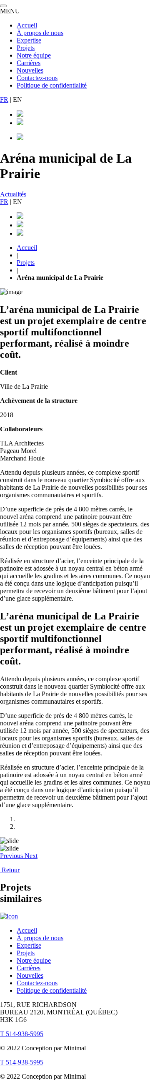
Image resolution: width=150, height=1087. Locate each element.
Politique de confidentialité (52, 85)
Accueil (27, 25)
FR (4, 99)
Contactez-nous (37, 77)
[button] (12, 855)
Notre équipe (34, 55)
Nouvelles (30, 70)
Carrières (28, 62)
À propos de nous (40, 32)
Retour (10, 869)
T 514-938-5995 (21, 1033)
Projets (26, 47)
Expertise (29, 40)
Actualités (13, 194)
